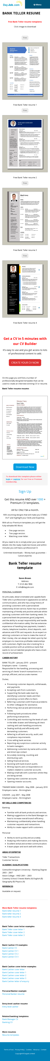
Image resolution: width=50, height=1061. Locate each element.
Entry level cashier (10, 1006)
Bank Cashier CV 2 (10, 954)
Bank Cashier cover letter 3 (14, 978)
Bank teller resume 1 (11, 911)
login (8, 479)
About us (36, 1050)
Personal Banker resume (13, 994)
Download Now (25, 467)
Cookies (29, 1050)
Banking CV (7, 1022)
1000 (40, 499)
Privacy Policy (20, 1050)
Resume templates (10, 1035)
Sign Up (25, 491)
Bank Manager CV (10, 1019)
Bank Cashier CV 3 (10, 956)
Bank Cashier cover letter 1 (14, 972)
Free (25, 38)
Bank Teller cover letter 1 (13, 929)
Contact (43, 1050)
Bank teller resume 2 (11, 913)
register (16, 479)
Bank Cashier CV (9, 948)
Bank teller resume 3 (11, 916)
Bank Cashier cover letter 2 (14, 975)
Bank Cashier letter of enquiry (15, 981)
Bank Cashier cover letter (13, 969)
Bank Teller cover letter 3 (13, 935)
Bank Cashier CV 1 (10, 951)
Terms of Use (9, 1050)
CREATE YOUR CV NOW (25, 362)
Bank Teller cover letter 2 (13, 932)
